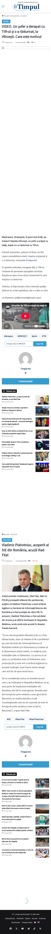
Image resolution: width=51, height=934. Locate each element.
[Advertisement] (25, 501)
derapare (9, 336)
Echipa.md (31, 260)
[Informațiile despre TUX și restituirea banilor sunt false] (42, 445)
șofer (35, 336)
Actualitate (15, 16)
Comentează (25, 381)
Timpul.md (26, 368)
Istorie (34, 918)
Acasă (6, 16)
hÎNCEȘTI (23, 336)
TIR (44, 336)
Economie (15, 922)
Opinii (27, 918)
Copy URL (39, 344)
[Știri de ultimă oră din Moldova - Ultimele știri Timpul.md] (25, 6)
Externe (42, 918)
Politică (20, 918)
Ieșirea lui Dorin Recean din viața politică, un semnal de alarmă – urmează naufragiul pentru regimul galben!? (17, 421)
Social (24, 16)
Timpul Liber (27, 922)
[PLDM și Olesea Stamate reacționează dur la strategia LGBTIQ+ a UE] (42, 456)
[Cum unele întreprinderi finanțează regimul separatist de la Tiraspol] (42, 467)
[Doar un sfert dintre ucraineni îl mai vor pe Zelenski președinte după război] (42, 434)
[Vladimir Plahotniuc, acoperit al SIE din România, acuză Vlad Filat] (42, 400)
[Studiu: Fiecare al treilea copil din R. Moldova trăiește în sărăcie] (42, 411)
